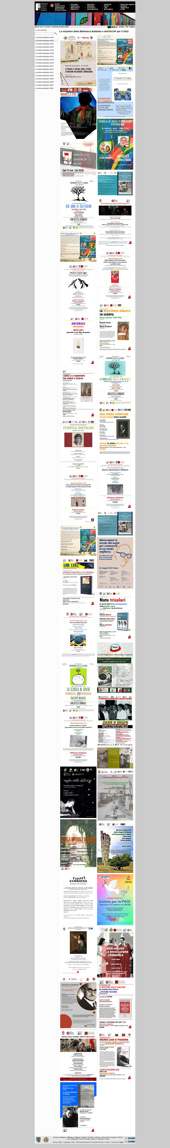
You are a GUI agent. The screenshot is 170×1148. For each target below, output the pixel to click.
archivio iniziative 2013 (45, 66)
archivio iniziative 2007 (45, 85)
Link (105, 7)
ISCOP (106, 6)
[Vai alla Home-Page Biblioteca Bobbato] (42, 11)
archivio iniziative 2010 (45, 76)
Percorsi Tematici (127, 4)
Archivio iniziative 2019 (45, 50)
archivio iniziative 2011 (44, 72)
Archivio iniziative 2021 (45, 44)
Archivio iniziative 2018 (45, 53)
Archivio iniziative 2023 (45, 37)
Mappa (132, 27)
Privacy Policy (57, 1142)
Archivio (74, 4)
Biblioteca (75, 7)
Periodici (91, 6)
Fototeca (91, 7)
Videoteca (124, 7)
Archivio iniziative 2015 (45, 63)
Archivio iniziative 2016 (45, 60)
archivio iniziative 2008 (45, 82)
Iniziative (107, 4)
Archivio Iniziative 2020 (45, 47)
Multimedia (108, 9)
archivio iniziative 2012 (45, 69)
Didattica (74, 9)
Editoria (90, 4)
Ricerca (123, 6)
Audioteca (75, 6)
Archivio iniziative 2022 (45, 41)
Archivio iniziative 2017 (45, 56)
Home (122, 9)
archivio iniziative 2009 (45, 79)
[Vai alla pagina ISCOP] (59, 11)
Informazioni (92, 9)
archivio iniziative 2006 (45, 88)
